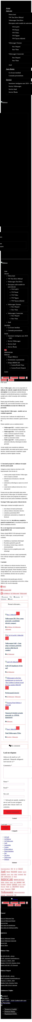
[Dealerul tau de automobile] (4, 102)
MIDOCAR (7, 879)
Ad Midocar (6, 593)
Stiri (5, 853)
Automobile (7, 845)
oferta (2, 882)
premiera (19, 882)
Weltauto (6, 859)
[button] (1, 4)
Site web (6, 794)
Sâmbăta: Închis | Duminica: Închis (9, 983)
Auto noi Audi (4, 923)
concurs (3, 874)
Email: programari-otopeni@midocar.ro (10, 978)
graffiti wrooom (7, 876)
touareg (2, 889)
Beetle (8, 871)
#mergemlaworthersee (5, 868)
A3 (14, 868)
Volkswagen (23, 593)
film (25, 874)
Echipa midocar (8, 849)
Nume (5, 781)
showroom (3, 886)
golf (2, 876)
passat (11, 882)
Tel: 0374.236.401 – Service (7, 956)
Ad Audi (6, 837)
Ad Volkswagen (14, 593)
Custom (6, 847)
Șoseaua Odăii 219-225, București (9, 985)
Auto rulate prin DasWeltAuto (8, 925)
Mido (4, 586)
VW (15, 895)
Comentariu (7, 765)
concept (24, 871)
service (24, 884)
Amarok (20, 868)
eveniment (20, 874)
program (3, 884)
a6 (16, 868)
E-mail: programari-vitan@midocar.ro (10, 958)
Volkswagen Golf (9, 895)
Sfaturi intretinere (9, 851)
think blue (22, 886)
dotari (12, 874)
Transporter (7, 889)
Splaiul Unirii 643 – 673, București (9, 965)
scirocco (19, 884)
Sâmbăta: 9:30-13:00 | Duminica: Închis (10, 963)
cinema (20, 871)
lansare (15, 876)
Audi (5, 843)
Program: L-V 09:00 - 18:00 (8, 960)
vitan (13, 889)
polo (15, 882)
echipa (15, 874)
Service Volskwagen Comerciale (8, 940)
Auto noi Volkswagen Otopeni (8, 921)
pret (24, 882)
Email (5, 788)
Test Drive (15, 886)
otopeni (7, 882)
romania (14, 884)
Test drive (9, 737)
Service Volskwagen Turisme (8, 938)
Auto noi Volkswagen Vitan (7, 918)
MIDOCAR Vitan (19, 880)
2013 (12, 868)
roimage (9, 884)
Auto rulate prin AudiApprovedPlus (9, 927)
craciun (8, 874)
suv (10, 886)
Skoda (7, 886)
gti (12, 876)
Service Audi (4, 943)
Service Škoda (4, 945)
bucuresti (14, 872)
